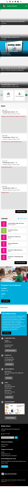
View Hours (9, 397)
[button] (26, 95)
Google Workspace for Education (9, 455)
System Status (11, 484)
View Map (8, 378)
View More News (21, 211)
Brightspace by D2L (5, 454)
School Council (4, 444)
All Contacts (9, 364)
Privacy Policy (4, 484)
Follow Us (3, 477)
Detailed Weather (10, 417)
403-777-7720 (9, 357)
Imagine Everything (10, 481)
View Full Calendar (20, 262)
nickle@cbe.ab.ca (10, 359)
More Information (10, 350)
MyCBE (3, 452)
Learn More (5, 301)
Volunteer (3, 446)
